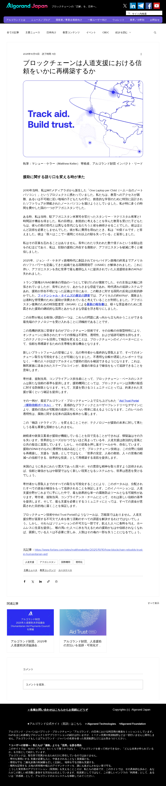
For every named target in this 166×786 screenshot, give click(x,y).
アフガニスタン (48, 562)
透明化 (79, 562)
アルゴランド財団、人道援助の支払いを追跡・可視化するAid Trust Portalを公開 (82, 643)
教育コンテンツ (71, 32)
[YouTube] (157, 6)
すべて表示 (153, 603)
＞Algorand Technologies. (101, 723)
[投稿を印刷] (56, 581)
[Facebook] (149, 6)
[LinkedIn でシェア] (40, 581)
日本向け (51, 32)
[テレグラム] (141, 6)
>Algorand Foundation (132, 723)
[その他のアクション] (141, 54)
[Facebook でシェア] (24, 581)
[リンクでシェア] (48, 581)
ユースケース (65, 570)
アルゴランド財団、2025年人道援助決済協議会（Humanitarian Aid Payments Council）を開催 (30, 643)
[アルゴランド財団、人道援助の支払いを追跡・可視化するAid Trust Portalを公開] (83, 622)
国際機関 (65, 562)
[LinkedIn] (133, 6)
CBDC (105, 32)
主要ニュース (32, 32)
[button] (16, 19)
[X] (125, 6)
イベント (91, 32)
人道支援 (29, 562)
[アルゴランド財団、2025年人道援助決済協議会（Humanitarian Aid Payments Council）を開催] (30, 622)
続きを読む (121, 32)
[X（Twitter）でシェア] (32, 581)
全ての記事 (13, 32)
